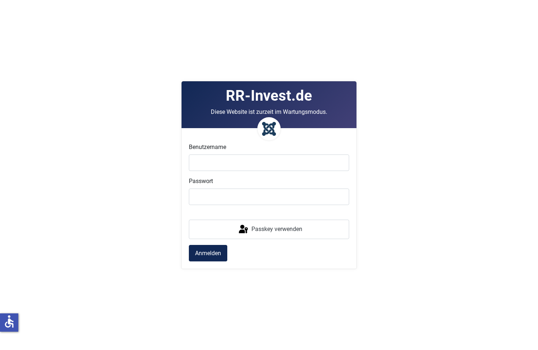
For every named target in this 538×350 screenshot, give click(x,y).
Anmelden (208, 253)
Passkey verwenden (276, 229)
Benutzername (207, 147)
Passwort (201, 181)
